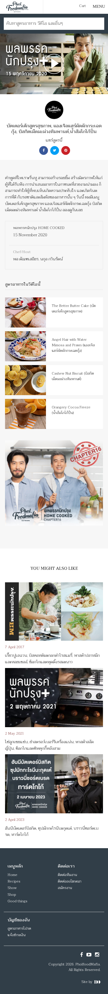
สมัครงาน (65, 888)
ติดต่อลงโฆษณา (69, 881)
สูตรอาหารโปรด (19, 928)
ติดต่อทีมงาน (67, 875)
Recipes (14, 881)
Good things (17, 901)
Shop (12, 895)
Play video (54, 64)
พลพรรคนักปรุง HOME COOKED (39, 228)
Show (12, 888)
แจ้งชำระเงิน (16, 935)
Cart (82, 6)
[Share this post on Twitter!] (54, 150)
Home (12, 875)
